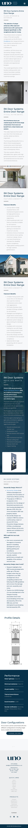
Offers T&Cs (14, 791)
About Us (14, 781)
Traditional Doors (14, 805)
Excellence (7, 41)
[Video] (14, 462)
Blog (14, 788)
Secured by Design (12, 490)
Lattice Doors (14, 807)
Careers (14, 786)
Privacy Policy (14, 789)
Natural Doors (14, 801)
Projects (14, 783)
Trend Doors (14, 804)
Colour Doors (14, 802)
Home (14, 780)
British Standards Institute (12, 390)
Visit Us (14, 785)
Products (14, 799)
